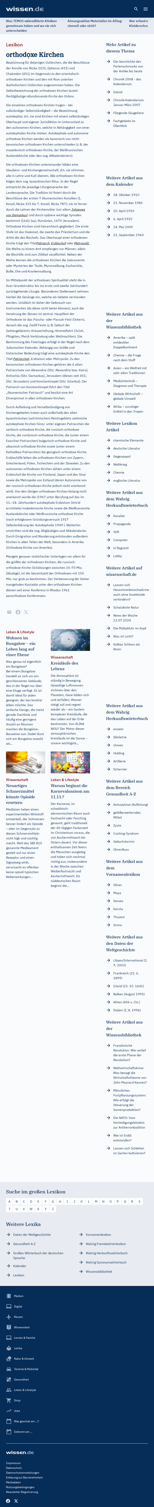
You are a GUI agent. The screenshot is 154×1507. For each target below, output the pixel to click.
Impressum (13, 1463)
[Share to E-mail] (9, 612)
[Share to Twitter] (26, 612)
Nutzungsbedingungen (20, 1487)
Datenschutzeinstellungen (22, 1472)
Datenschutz (14, 1468)
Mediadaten (13, 1482)
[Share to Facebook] (18, 612)
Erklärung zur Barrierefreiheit (24, 1477)
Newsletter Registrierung (22, 1492)
